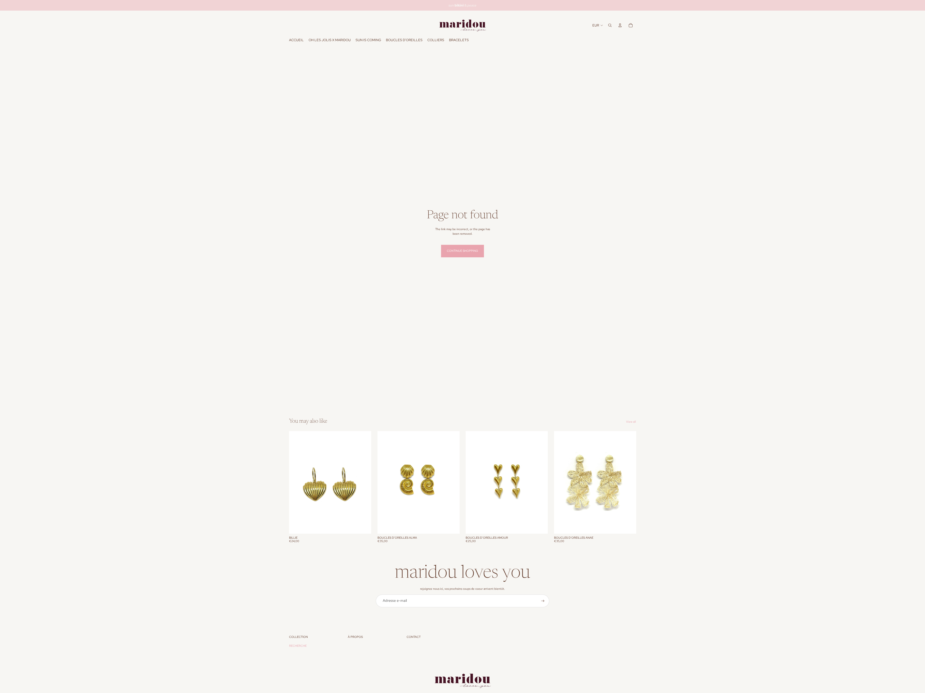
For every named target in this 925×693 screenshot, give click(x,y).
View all (631, 422)
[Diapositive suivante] (364, 482)
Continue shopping (462, 251)
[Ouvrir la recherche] (610, 25)
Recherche (298, 646)
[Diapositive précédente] (296, 482)
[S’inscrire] (543, 601)
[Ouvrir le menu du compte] (620, 25)
